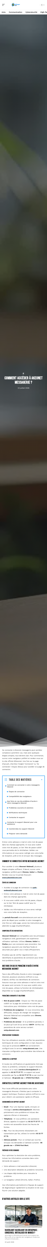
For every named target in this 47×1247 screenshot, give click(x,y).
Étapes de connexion (17, 791)
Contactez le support (17, 817)
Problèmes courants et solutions (21, 808)
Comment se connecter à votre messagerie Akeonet (23, 786)
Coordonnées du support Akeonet (21, 829)
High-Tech (11, 1207)
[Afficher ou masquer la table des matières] (37, 780)
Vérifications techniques (18, 812)
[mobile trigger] (4, 5)
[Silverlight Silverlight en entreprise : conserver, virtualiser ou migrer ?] (23, 1216)
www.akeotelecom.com (12, 878)
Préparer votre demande (18, 833)
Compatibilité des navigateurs (20, 796)
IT (23, 374)
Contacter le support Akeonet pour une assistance (22, 823)
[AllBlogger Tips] (16, 5)
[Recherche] (37, 5)
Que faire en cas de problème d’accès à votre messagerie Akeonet (22, 802)
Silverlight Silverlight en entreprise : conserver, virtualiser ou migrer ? (21, 1231)
